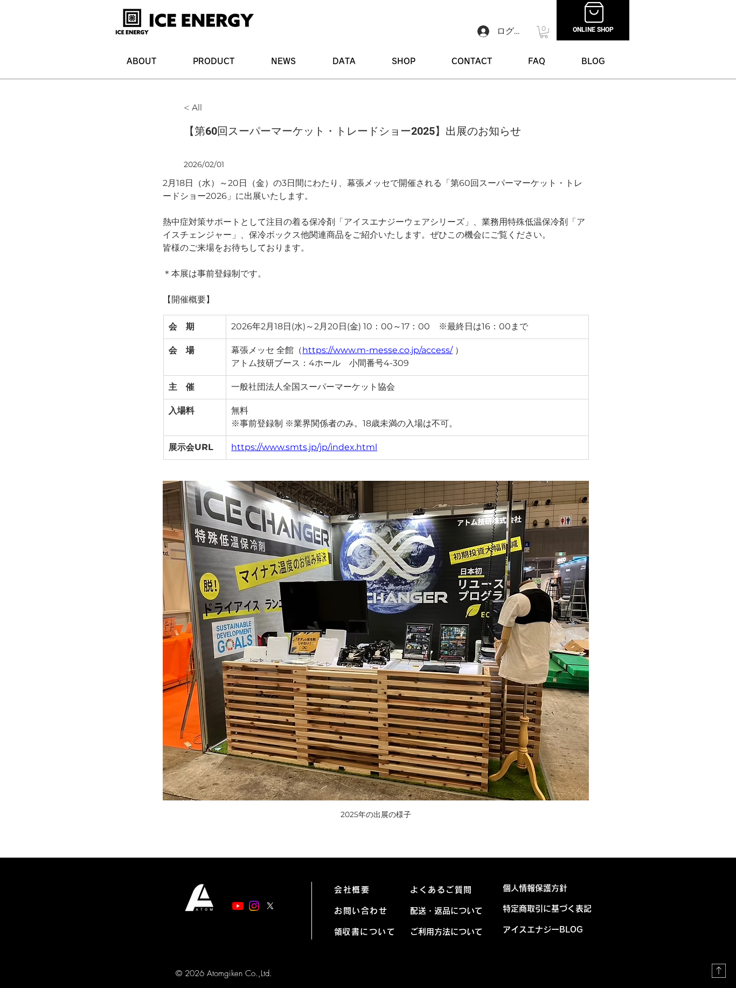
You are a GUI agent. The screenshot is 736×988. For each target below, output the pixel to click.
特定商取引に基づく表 (543, 908)
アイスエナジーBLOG (547, 929)
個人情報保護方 (531, 888)
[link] (544, 32)
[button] (214, 61)
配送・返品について (446, 911)
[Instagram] (254, 906)
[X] (270, 906)
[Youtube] (238, 906)
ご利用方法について (446, 932)
